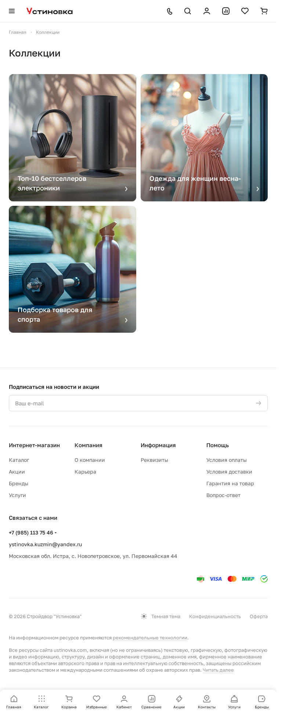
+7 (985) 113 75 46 (31, 532)
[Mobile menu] (11, 11)
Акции (17, 471)
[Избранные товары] (245, 11)
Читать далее (218, 670)
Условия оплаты (226, 460)
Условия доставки (229, 471)
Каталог (19, 460)
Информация (158, 445)
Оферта (259, 616)
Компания (88, 445)
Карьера (85, 471)
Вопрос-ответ (223, 495)
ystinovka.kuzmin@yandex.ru (45, 544)
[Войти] (206, 11)
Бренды (18, 483)
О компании (90, 460)
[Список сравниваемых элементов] (225, 11)
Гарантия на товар (230, 483)
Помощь (217, 445)
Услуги (17, 495)
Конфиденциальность (215, 616)
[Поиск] (187, 11)
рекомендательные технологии (150, 637)
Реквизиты (154, 460)
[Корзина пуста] (264, 11)
